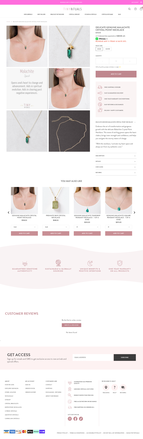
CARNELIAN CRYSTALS (12, 418)
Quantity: (99, 56)
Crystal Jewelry (74, 14)
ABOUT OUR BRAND (52, 396)
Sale (119, 14)
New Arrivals (28, 14)
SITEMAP (8, 400)
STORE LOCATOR (10, 392)
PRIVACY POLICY (62, 433)
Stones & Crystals (91, 14)
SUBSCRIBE (125, 357)
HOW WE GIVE (9, 385)
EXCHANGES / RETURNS (53, 392)
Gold (99, 49)
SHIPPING (49, 388)
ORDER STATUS (30, 388)
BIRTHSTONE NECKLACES (13, 407)
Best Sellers (41, 14)
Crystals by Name (107, 14)
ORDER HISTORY (30, 392)
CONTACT (49, 385)
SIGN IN (27, 385)
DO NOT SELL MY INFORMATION (113, 433)
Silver (108, 49)
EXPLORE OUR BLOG (11, 388)
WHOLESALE (9, 396)
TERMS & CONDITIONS (77, 433)
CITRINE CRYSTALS (11, 411)
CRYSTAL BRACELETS (11, 403)
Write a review (71, 325)
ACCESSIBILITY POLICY (93, 433)
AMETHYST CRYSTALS (12, 415)
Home (8, 22)
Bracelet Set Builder (57, 14)
